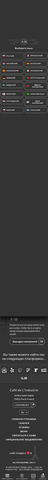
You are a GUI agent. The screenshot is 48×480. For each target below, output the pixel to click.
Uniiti (32, 462)
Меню (24, 431)
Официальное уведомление (24, 439)
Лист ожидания (22, 478)
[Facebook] (11, 319)
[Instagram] (16, 319)
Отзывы (24, 427)
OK (41, 341)
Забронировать (7, 478)
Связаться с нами (24, 435)
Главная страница (24, 419)
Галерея (24, 423)
